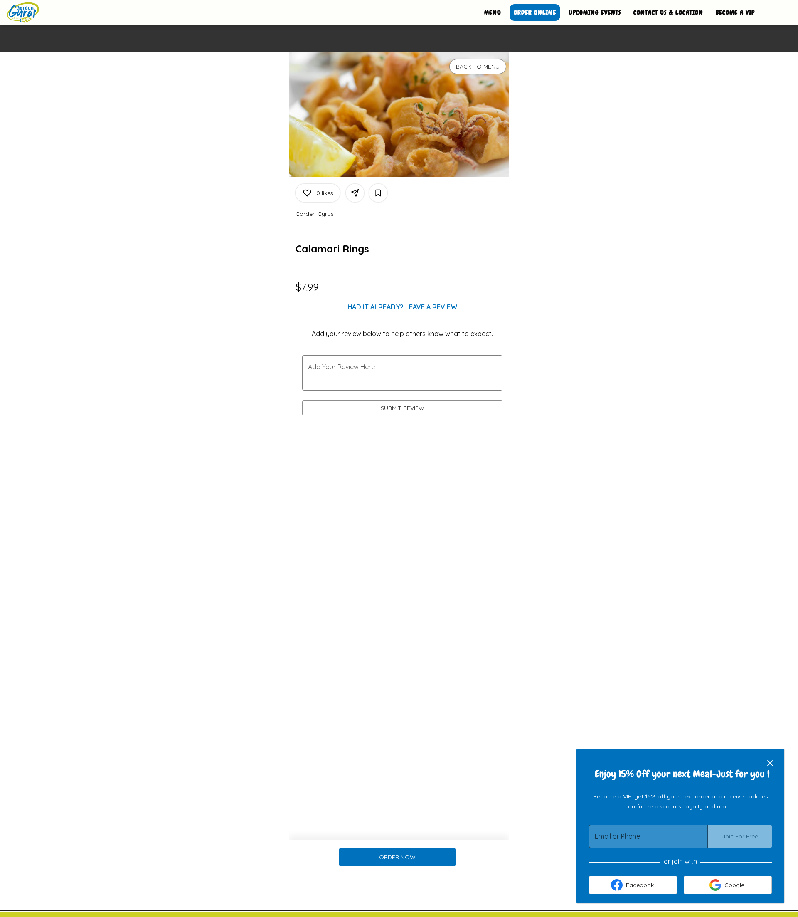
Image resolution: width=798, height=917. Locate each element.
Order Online (535, 12)
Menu (492, 12)
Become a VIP (735, 12)
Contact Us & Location (668, 12)
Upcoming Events (595, 12)
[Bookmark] (378, 193)
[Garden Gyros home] (44, 12)
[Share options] (355, 193)
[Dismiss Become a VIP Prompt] (770, 763)
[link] (397, 857)
